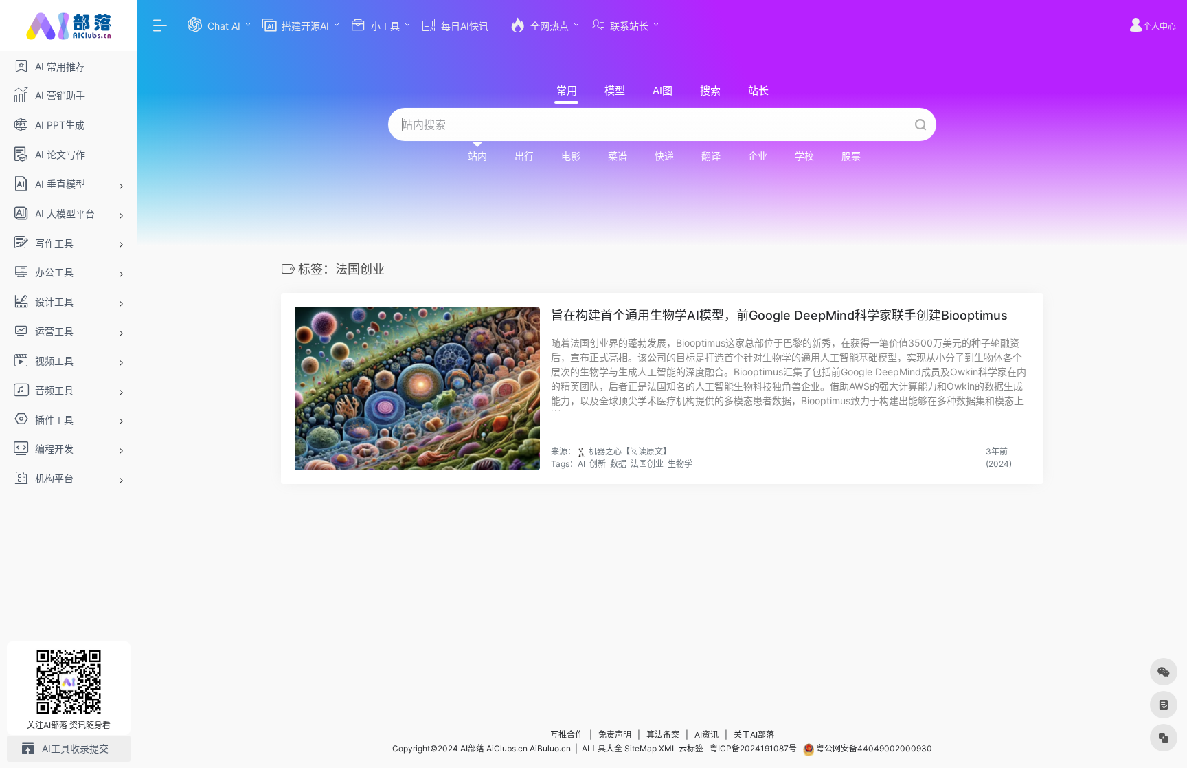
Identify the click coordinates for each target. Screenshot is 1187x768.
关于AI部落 (754, 734)
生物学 (680, 464)
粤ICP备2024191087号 (753, 748)
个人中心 (1159, 26)
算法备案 (662, 734)
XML (668, 748)
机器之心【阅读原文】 (630, 451)
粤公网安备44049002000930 (873, 748)
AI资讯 (706, 734)
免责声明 (614, 734)
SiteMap (640, 748)
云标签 (691, 748)
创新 (597, 464)
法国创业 (647, 464)
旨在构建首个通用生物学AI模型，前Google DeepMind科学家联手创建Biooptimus (779, 315)
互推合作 (566, 734)
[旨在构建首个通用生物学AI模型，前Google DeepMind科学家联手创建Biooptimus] (417, 388)
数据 (618, 464)
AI (581, 464)
